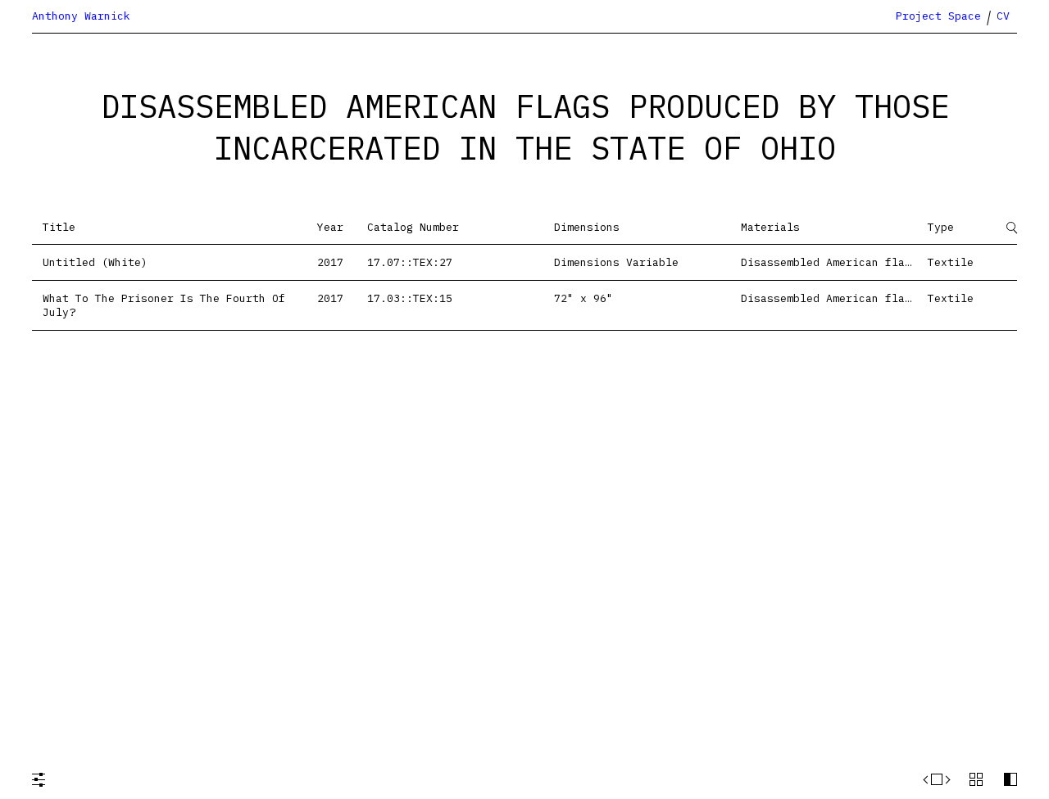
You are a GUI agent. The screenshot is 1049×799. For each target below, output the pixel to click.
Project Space (938, 16)
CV (1003, 16)
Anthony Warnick (81, 16)
